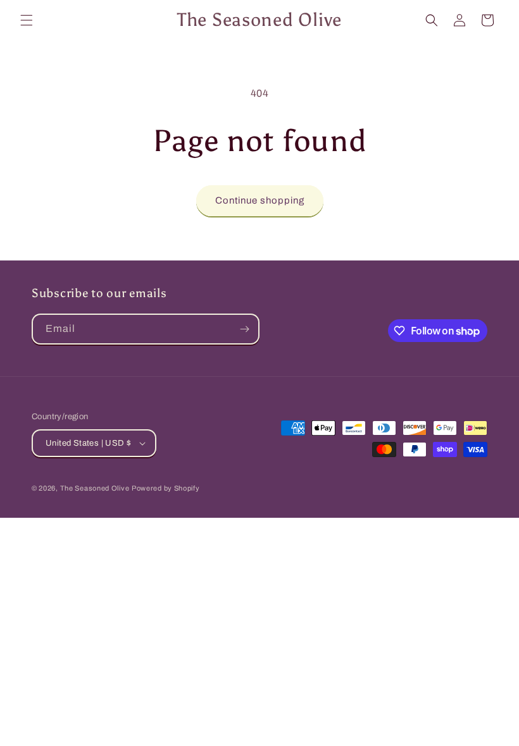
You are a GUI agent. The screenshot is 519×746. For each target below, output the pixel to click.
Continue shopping (259, 200)
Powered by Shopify (166, 488)
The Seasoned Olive (95, 488)
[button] (27, 20)
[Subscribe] (244, 329)
